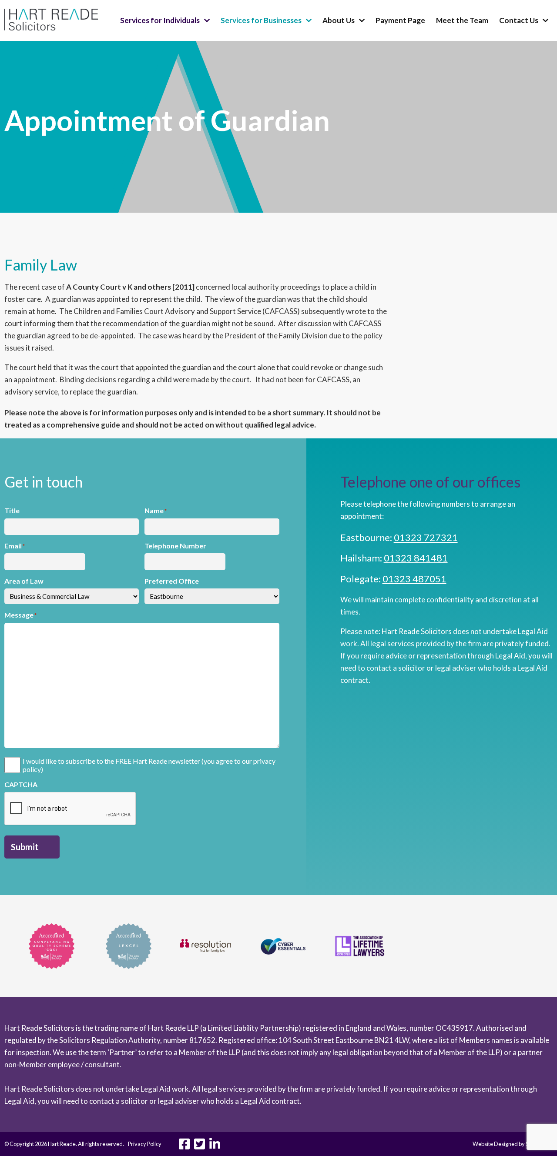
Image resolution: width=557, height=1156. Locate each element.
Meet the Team (462, 20)
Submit (25, 847)
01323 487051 (414, 579)
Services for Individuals (160, 20)
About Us (338, 20)
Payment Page (400, 20)
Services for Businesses (261, 20)
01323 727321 (426, 537)
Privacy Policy (144, 1143)
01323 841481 (416, 558)
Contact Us (518, 20)
